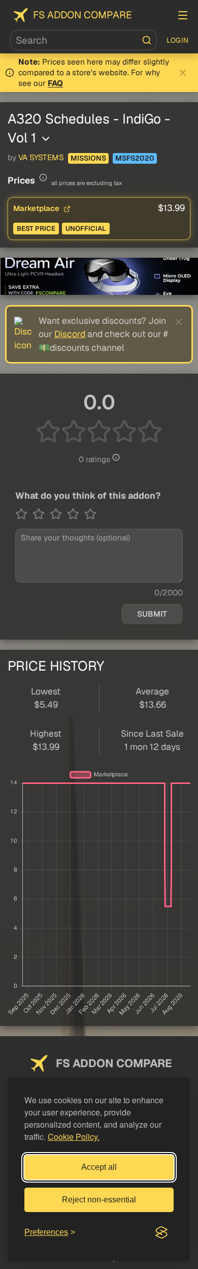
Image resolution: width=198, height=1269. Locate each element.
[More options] (46, 139)
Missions (88, 158)
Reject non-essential (99, 1199)
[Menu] (183, 15)
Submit (152, 614)
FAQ (55, 83)
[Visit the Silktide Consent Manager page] (161, 1232)
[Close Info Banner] (183, 73)
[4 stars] (75, 514)
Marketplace (37, 208)
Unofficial (85, 228)
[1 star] (23, 514)
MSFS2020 (134, 158)
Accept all (99, 1167)
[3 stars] (58, 514)
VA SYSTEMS (41, 158)
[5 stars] (90, 514)
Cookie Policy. (74, 1136)
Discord (69, 334)
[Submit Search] (147, 40)
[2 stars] (41, 514)
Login (178, 40)
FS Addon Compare (82, 15)
